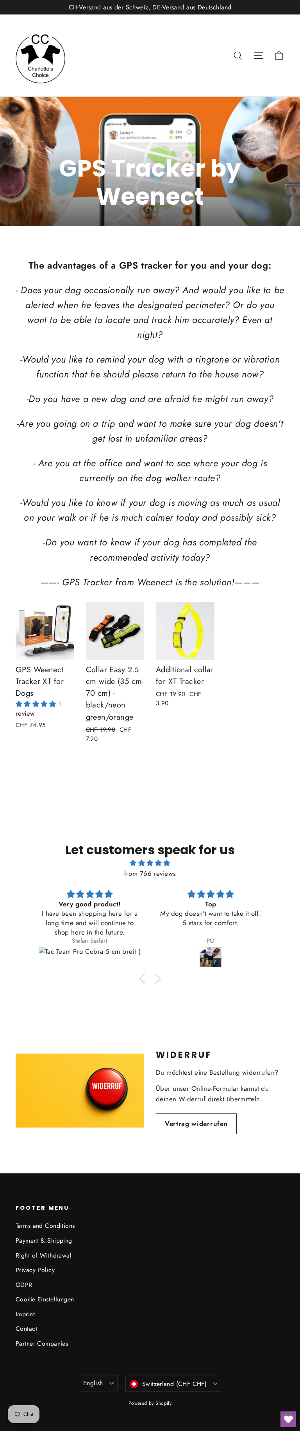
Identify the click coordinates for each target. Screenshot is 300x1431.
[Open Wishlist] (288, 1419)
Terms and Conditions (45, 1225)
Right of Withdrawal (43, 1255)
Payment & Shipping (44, 1240)
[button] (37, 704)
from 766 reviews (150, 873)
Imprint (25, 1314)
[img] (150, 862)
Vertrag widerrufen (196, 1123)
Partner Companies (42, 1343)
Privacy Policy (35, 1269)
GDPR (24, 1284)
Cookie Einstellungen (45, 1299)
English (93, 1383)
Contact (26, 1328)
